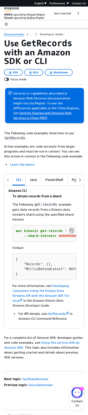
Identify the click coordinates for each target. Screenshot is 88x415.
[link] (51, 34)
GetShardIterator (36, 379)
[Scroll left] (51, 13)
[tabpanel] (44, 257)
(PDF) (43, 118)
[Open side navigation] (6, 24)
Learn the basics (22, 164)
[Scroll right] (77, 13)
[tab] (19, 179)
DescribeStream (41, 385)
